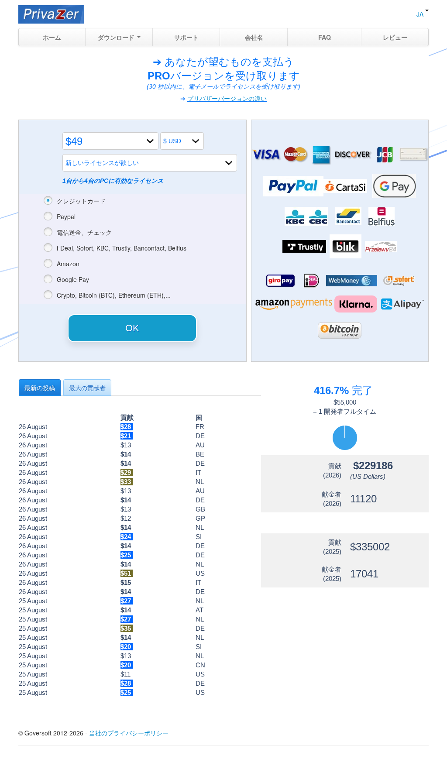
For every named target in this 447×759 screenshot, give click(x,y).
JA (420, 14)
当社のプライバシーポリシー (128, 732)
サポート (186, 37)
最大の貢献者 (87, 387)
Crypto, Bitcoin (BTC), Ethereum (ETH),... (114, 295)
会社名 (254, 37)
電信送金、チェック (84, 232)
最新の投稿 (39, 387)
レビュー (395, 37)
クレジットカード (81, 200)
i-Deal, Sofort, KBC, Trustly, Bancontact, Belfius (121, 248)
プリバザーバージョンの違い (227, 98)
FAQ (324, 37)
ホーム (52, 37)
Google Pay (73, 279)
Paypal (66, 216)
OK (132, 328)
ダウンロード (117, 37)
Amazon (68, 263)
